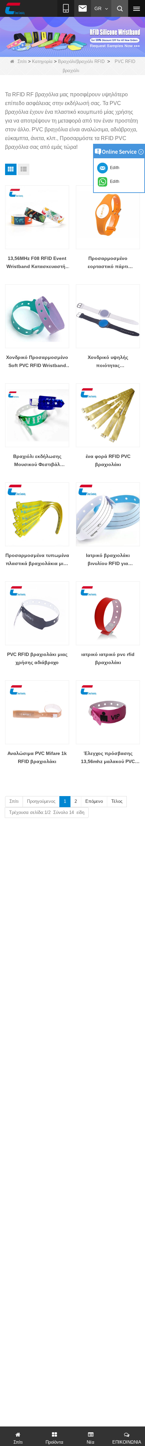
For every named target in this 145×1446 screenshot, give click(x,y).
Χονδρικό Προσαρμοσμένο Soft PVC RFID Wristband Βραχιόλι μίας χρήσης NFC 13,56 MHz (37, 362)
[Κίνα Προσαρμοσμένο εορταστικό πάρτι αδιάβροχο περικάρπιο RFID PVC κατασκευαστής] (108, 217)
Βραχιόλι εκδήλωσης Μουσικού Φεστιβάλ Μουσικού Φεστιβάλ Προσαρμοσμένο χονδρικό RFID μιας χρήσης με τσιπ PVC (37, 461)
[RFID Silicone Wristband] (72, 36)
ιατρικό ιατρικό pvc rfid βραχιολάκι (108, 658)
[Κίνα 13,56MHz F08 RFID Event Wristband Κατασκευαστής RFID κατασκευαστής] (37, 217)
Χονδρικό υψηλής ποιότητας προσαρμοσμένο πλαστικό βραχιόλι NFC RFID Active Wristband (108, 362)
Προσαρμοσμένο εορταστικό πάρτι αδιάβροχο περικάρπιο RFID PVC (108, 263)
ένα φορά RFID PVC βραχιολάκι (108, 460)
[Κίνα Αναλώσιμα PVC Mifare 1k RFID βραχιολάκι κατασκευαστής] (37, 712)
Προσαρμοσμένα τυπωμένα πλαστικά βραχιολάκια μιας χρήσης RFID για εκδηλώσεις (37, 560)
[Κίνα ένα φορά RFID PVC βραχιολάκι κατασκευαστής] (108, 415)
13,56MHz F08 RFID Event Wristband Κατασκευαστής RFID (37, 263)
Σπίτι (22, 61)
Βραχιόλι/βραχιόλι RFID (81, 61)
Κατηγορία (42, 61)
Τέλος (116, 801)
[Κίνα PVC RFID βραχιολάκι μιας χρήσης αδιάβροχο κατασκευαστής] (37, 613)
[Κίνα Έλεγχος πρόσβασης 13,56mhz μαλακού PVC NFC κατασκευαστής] (108, 712)
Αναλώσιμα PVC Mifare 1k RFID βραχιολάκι (37, 757)
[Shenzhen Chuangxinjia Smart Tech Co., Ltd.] (15, 9)
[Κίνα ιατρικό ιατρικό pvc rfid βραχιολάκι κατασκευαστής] (108, 613)
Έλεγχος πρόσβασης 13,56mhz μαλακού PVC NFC (108, 758)
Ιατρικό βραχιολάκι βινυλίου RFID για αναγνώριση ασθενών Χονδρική (108, 560)
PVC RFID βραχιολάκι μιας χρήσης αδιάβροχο (37, 658)
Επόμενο (94, 801)
